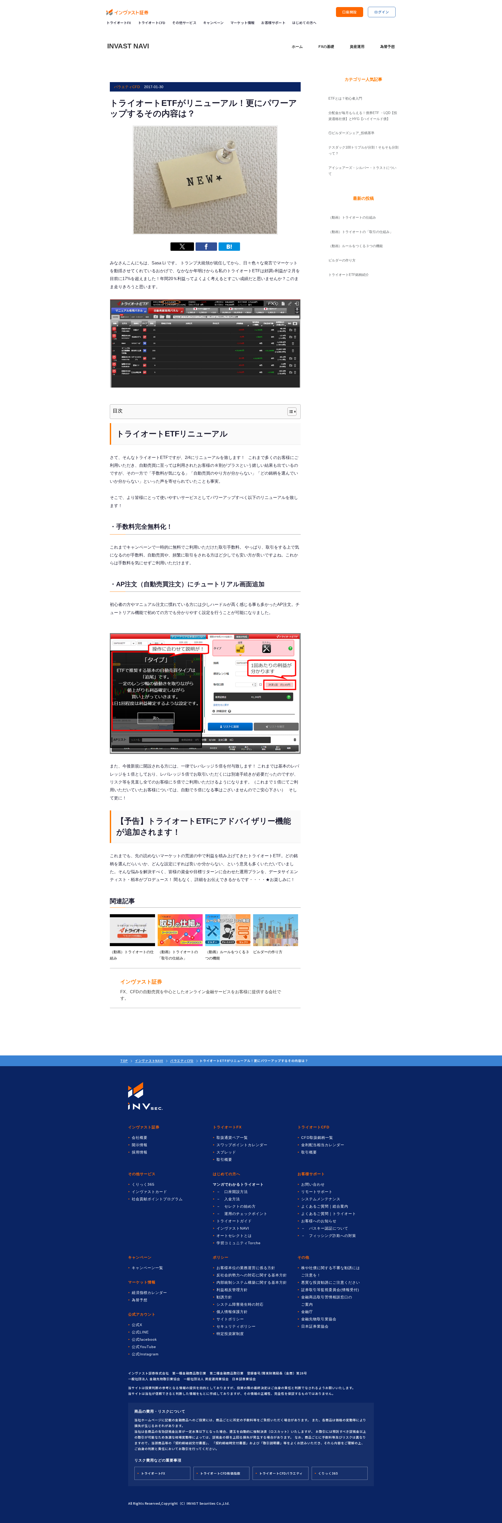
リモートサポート (317, 1192)
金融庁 (307, 1312)
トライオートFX (118, 22)
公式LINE (140, 1332)
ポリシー (221, 1257)
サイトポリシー (230, 1319)
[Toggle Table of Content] (289, 411)
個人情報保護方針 (232, 1312)
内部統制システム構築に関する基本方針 (251, 1282)
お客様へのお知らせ (318, 1221)
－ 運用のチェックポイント (241, 1214)
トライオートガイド (234, 1221)
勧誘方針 (224, 1297)
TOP (124, 1060)
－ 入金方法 (228, 1199)
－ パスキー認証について (324, 1228)
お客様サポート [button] (273, 22)
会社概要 (139, 1137)
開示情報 (139, 1145)
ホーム (297, 46)
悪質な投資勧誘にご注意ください (330, 1282)
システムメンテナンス (320, 1199)
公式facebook (144, 1339)
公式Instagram (145, 1354)
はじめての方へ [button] (304, 22)
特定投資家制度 (230, 1334)
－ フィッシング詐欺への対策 (328, 1236)
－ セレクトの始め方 (236, 1206)
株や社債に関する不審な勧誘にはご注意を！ (330, 1271)
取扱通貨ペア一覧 (232, 1137)
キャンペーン (213, 22)
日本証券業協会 (315, 1326)
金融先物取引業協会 (318, 1319)
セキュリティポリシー (236, 1326)
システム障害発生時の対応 (240, 1304)
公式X (137, 1325)
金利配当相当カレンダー (322, 1145)
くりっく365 (143, 1184)
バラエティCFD (181, 1060)
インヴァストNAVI (149, 1060)
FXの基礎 (326, 46)
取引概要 (224, 1159)
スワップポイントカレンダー (241, 1145)
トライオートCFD (152, 22)
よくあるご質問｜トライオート (328, 1214)
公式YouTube (144, 1347)
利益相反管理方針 (232, 1290)
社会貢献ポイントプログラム (157, 1199)
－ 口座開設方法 (232, 1192)
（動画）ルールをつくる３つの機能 (355, 246)
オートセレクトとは (234, 1236)
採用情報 (139, 1152)
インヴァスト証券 (143, 1127)
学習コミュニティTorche (238, 1243)
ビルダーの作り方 (342, 260)
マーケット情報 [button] (242, 22)
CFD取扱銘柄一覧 (317, 1137)
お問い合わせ (313, 1184)
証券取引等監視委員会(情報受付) (330, 1290)
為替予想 (387, 46)
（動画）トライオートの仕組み (352, 217)
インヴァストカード (149, 1192)
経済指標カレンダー (149, 1293)
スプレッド (226, 1152)
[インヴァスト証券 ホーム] (127, 12)
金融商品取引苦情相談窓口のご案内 (326, 1300)
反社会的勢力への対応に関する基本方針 (251, 1275)
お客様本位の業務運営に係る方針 (245, 1268)
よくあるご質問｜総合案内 (324, 1206)
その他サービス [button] (184, 22)
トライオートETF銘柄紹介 (348, 275)
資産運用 (357, 46)
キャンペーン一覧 (147, 1268)
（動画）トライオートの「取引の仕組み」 (360, 232)
